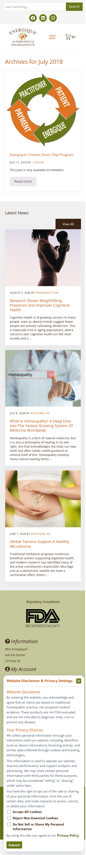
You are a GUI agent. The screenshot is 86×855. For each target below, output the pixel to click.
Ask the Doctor (15, 655)
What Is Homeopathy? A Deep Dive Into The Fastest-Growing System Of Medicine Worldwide (41, 426)
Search (74, 6)
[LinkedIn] (43, 18)
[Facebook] (33, 18)
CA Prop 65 (12, 661)
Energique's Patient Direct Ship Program (41, 155)
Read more (25, 182)
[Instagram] (53, 18)
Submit (14, 845)
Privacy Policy (68, 835)
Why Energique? (16, 649)
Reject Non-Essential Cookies (35, 818)
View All (68, 224)
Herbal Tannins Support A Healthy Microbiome (39, 543)
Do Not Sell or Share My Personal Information (38, 826)
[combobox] (34, 7)
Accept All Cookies (27, 812)
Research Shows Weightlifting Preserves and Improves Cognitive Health (40, 305)
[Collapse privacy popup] (78, 680)
